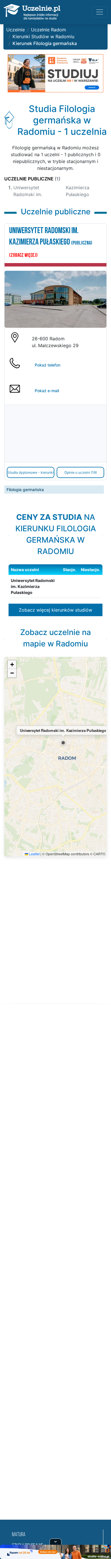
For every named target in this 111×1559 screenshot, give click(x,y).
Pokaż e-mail (47, 390)
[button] (63, 742)
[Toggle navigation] (100, 12)
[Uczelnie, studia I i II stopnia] (31, 12)
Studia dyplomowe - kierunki (31, 472)
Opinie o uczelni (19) (80, 472)
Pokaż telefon (47, 365)
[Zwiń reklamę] (55, 1541)
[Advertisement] (55, 1269)
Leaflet (34, 853)
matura (18, 1535)
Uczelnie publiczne (32, 179)
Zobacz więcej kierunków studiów (55, 610)
